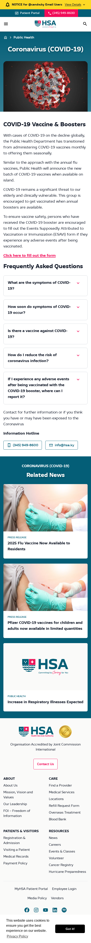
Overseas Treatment (65, 812)
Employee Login (64, 889)
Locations (56, 799)
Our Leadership (15, 804)
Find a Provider (60, 785)
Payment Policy (15, 863)
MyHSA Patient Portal (31, 889)
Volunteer (56, 858)
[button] (5, 23)
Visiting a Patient (16, 849)
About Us (10, 785)
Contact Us (45, 764)
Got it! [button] (70, 929)
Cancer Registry (61, 865)
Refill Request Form (64, 805)
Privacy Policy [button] (17, 936)
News (53, 838)
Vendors (57, 898)
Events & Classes (62, 851)
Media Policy (37, 898)
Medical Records (16, 856)
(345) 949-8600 (63, 13)
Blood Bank (57, 819)
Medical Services (61, 792)
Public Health (24, 37)
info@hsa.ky (64, 445)
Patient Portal (29, 13)
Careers (55, 844)
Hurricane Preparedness (67, 871)
